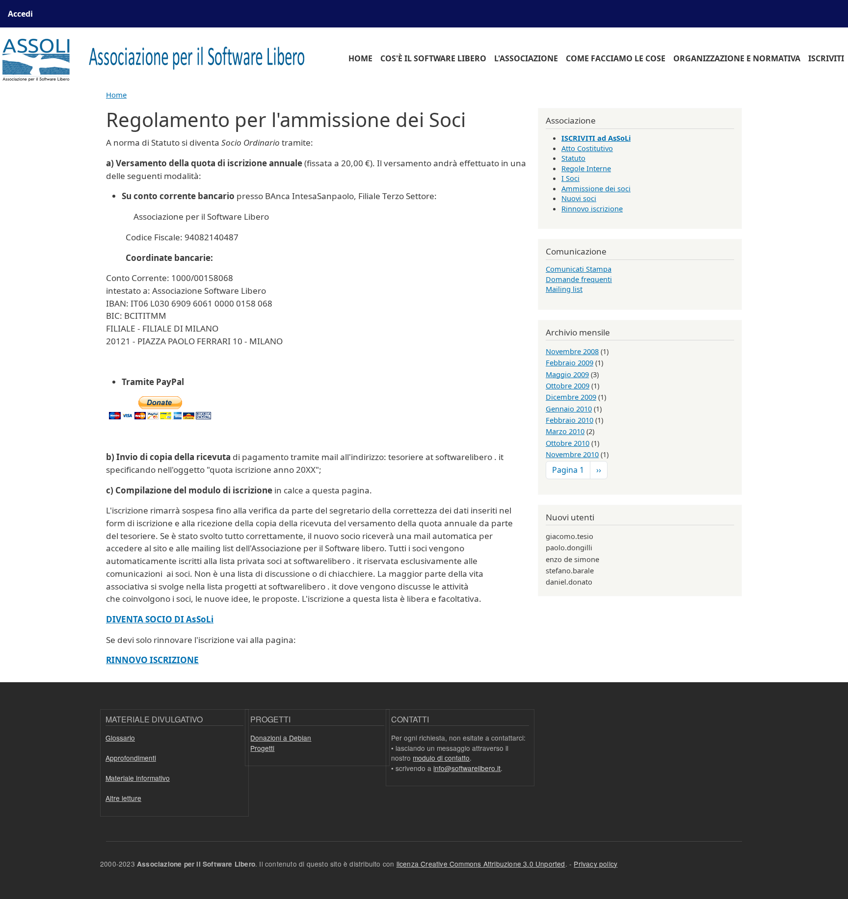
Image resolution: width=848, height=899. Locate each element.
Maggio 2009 (567, 374)
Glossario (120, 738)
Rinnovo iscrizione (592, 208)
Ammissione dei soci (596, 188)
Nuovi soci (578, 198)
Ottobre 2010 (567, 443)
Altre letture (123, 798)
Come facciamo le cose (615, 58)
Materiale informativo (138, 778)
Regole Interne (586, 168)
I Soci (570, 178)
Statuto (573, 158)
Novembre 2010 (572, 454)
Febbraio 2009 (569, 362)
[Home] (159, 58)
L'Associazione (526, 58)
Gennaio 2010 (569, 408)
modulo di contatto (441, 758)
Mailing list (564, 289)
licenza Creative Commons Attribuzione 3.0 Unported (481, 864)
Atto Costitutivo (587, 148)
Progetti (262, 748)
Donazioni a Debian (280, 738)
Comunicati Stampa (578, 269)
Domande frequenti (579, 279)
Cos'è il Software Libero (433, 58)
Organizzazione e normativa (736, 58)
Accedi (20, 13)
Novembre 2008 (572, 351)
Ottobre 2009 (567, 385)
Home (360, 58)
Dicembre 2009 (571, 397)
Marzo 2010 (565, 431)
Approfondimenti (131, 758)
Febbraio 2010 (569, 420)
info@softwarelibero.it (467, 768)
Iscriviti (826, 58)
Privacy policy (595, 864)
